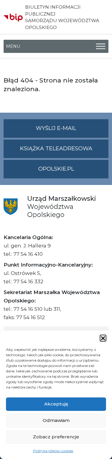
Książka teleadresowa (56, 148)
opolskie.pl (56, 169)
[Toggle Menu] (100, 46)
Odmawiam (56, 420)
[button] (103, 338)
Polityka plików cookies (53, 451)
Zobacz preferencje (56, 437)
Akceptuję (56, 404)
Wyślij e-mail (72, 131)
